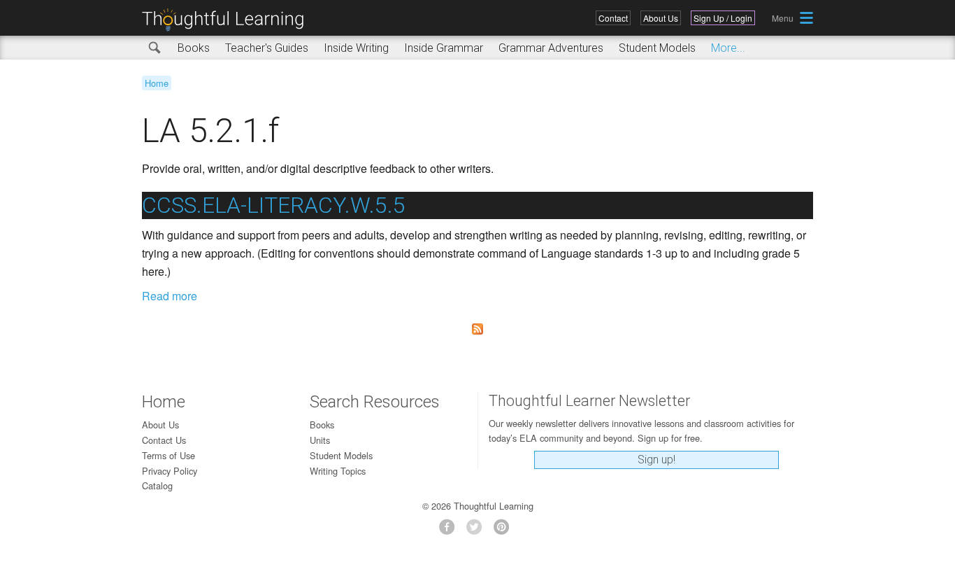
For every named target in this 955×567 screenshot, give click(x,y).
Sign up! (656, 459)
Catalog (157, 485)
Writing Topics (338, 470)
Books (194, 48)
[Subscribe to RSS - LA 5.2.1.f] (477, 329)
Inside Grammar (443, 48)
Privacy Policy (169, 470)
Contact (613, 18)
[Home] (228, 19)
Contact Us (164, 440)
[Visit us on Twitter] (478, 531)
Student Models (657, 48)
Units (320, 440)
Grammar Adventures (550, 48)
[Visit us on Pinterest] (505, 531)
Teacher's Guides (266, 48)
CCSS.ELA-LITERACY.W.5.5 (273, 205)
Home (156, 83)
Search (155, 48)
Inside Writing (356, 48)
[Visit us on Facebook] (450, 531)
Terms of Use (168, 455)
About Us (660, 18)
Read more (169, 296)
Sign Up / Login (723, 18)
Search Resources (375, 402)
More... (728, 48)
